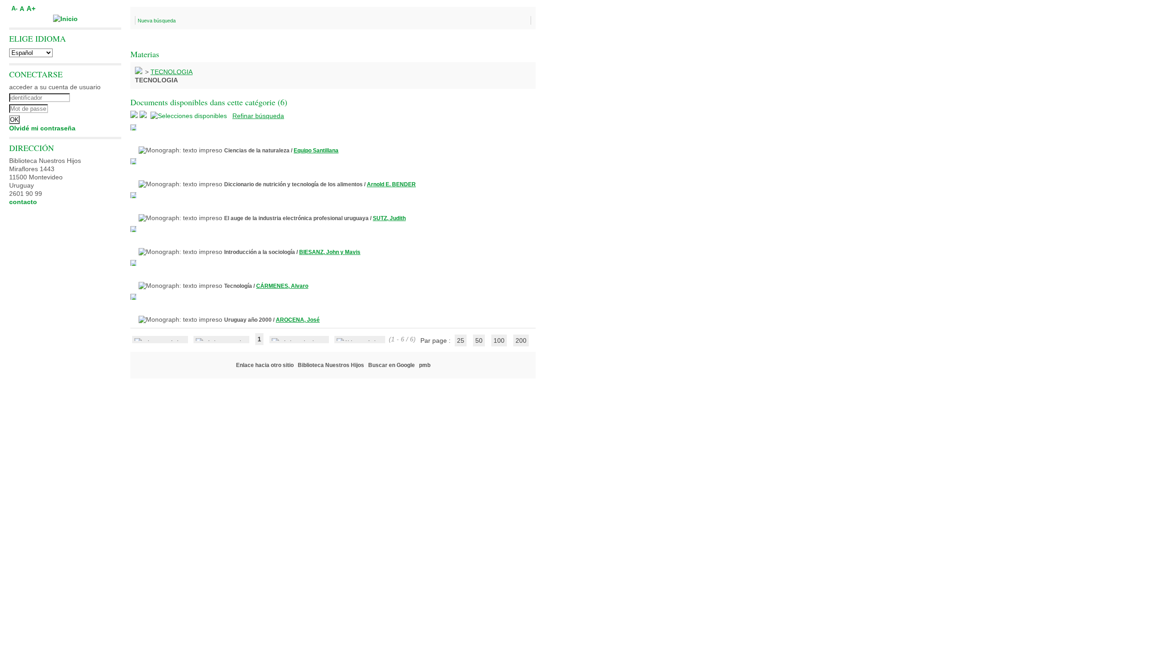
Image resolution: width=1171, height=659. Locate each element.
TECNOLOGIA (171, 72)
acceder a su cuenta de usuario (55, 87)
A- (14, 8)
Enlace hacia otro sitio (265, 365)
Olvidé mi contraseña (42, 128)
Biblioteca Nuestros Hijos (331, 365)
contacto (23, 201)
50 (479, 340)
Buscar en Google (391, 365)
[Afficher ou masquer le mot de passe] (90, 107)
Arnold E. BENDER (391, 184)
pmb (424, 365)
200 (521, 340)
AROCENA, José (298, 320)
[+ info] (133, 127)
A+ (31, 8)
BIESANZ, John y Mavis (329, 252)
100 (499, 340)
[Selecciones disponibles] (189, 115)
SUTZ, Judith (389, 218)
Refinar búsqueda (258, 115)
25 (460, 340)
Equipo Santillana (316, 150)
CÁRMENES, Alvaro (282, 286)
